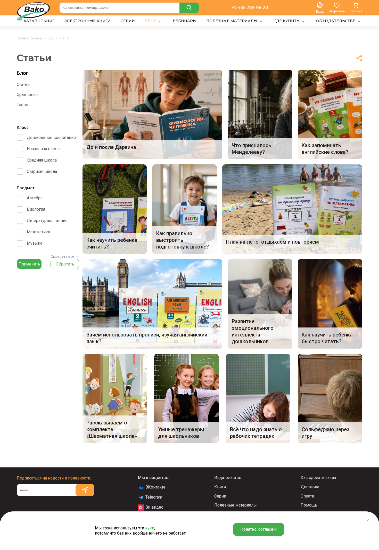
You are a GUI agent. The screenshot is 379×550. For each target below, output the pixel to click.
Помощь (309, 505)
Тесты (22, 104)
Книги (220, 486)
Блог (22, 73)
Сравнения (27, 94)
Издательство (227, 477)
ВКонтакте (155, 487)
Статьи (23, 84)
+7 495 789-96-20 (250, 7)
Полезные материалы (235, 505)
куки (149, 528)
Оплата (307, 496)
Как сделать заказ (318, 477)
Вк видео (154, 507)
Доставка (310, 486)
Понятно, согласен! (258, 529)
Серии (220, 496)
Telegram (153, 497)
